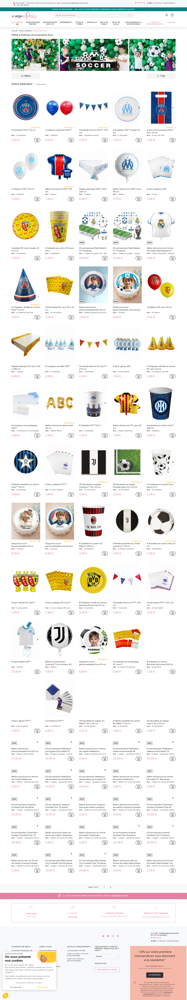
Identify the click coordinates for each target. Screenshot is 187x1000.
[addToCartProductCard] (37, 140)
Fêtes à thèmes (25, 31)
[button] (5, 996)
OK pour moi (42, 987)
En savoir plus (15, 987)
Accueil (14, 31)
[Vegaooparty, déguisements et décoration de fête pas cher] (24, 14)
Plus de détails (23, 5)
